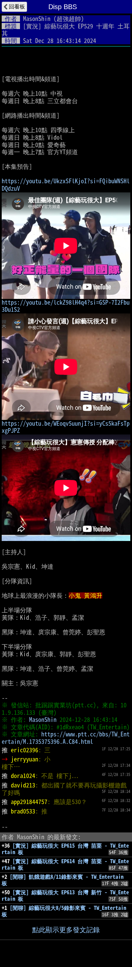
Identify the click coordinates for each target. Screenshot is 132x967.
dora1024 (23, 776)
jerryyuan (24, 759)
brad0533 (23, 811)
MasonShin (36, 19)
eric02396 (24, 750)
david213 (23, 785)
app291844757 (29, 802)
